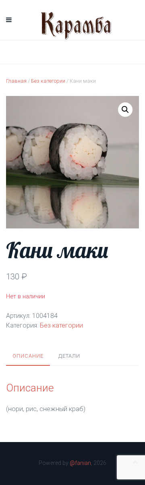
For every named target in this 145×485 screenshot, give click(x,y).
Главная (16, 81)
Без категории (48, 81)
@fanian (80, 463)
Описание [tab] (28, 356)
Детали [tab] (69, 356)
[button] (125, 109)
